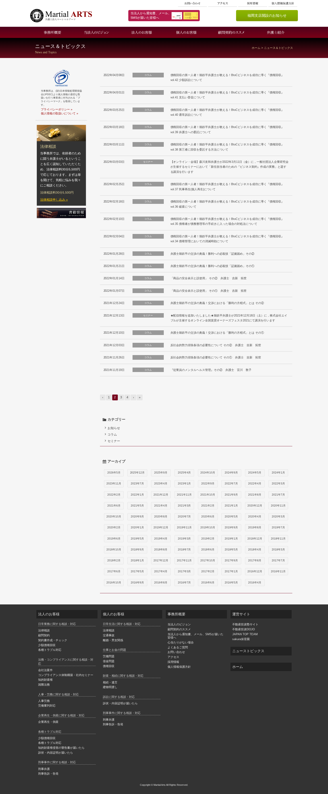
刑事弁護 (44, 769)
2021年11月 (184, 494)
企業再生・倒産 (48, 722)
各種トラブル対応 (49, 649)
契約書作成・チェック (52, 640)
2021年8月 (254, 494)
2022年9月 (207, 483)
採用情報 (252, 3)
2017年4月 (160, 571)
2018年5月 (231, 549)
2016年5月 (231, 582)
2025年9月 (160, 472)
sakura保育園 (241, 639)
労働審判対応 (47, 705)
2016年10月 (113, 582)
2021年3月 (184, 505)
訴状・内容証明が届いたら (55, 752)
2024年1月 (278, 472)
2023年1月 (184, 483)
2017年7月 (278, 560)
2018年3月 (278, 549)
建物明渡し (110, 687)
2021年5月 (137, 505)
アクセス (222, 3)
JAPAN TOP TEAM (245, 634)
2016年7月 (184, 582)
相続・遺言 (110, 682)
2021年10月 (207, 494)
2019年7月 (278, 527)
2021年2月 (207, 505)
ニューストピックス (248, 651)
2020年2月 (113, 527)
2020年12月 (254, 505)
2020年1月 (137, 527)
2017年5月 (137, 571)
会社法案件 (45, 670)
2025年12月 (137, 472)
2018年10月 (113, 549)
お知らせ (114, 428)
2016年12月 (254, 571)
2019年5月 (137, 538)
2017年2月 (207, 571)
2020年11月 (278, 505)
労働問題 (108, 656)
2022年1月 (137, 494)
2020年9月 (137, 516)
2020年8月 (160, 516)
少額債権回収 (47, 645)
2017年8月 (254, 560)
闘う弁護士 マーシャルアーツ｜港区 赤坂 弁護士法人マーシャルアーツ (61, 15)
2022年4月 (254, 483)
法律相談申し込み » (54, 199)
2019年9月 (231, 527)
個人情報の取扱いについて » (59, 113)
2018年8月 (160, 549)
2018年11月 (278, 538)
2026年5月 (113, 472)
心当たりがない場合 (181, 642)
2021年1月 (231, 505)
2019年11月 (184, 527)
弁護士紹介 (275, 32)
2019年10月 (207, 527)
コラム (112, 434)
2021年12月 (161, 494)
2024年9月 (231, 472)
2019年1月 (231, 538)
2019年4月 (160, 538)
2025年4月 (184, 472)
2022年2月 (113, 494)
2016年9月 (137, 582)
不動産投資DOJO (243, 629)
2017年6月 (113, 571)
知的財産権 (45, 679)
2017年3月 (184, 571)
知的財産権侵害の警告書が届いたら (61, 747)
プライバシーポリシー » (56, 109)
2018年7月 (184, 549)
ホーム (256, 48)
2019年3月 (184, 538)
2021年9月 (231, 494)
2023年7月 (137, 483)
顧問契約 (44, 635)
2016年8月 (160, 582)
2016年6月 (207, 582)
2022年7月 (231, 483)
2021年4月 (160, 505)
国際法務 (44, 684)
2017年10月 (207, 560)
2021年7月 (278, 494)
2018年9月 (137, 549)
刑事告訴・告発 (48, 773)
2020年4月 (254, 516)
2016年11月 (278, 571)
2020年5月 (231, 516)
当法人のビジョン (97, 32)
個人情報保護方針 (282, 3)
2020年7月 (184, 516)
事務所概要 (52, 32)
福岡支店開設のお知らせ (267, 15)
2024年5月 (254, 472)
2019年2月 (207, 538)
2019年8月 (254, 527)
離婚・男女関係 (113, 640)
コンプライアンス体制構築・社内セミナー (65, 675)
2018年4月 (254, 549)
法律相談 (44, 630)
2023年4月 (160, 483)
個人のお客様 (186, 32)
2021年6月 (113, 505)
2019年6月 (113, 538)
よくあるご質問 (178, 647)
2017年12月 (161, 560)
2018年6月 (207, 549)
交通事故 (108, 635)
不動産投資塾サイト (245, 624)
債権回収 (108, 666)
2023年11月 (113, 483)
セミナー (114, 441)
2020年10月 (113, 516)
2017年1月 (231, 571)
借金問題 (108, 661)
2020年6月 (207, 516)
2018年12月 (254, 538)
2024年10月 (207, 472)
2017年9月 (231, 560)
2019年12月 (161, 527)
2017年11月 (184, 560)
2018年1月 (137, 560)
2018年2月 (113, 560)
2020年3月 (278, 516)
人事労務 (44, 701)
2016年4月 (254, 582)
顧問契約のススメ (231, 32)
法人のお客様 (141, 32)
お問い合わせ (192, 3)
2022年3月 (278, 483)
